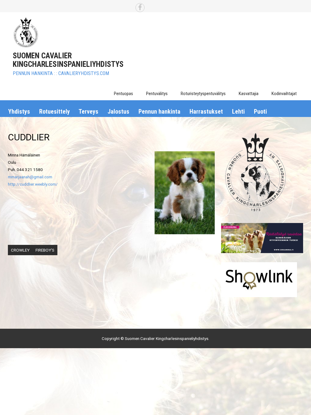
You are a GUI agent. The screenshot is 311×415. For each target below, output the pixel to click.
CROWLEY (20, 250)
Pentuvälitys (157, 93)
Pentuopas (123, 93)
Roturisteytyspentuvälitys (203, 93)
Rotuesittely (54, 111)
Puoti (260, 111)
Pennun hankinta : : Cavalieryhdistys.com (61, 73)
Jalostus (118, 111)
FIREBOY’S (45, 250)
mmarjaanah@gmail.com (30, 176)
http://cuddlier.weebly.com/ (33, 184)
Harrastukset (206, 111)
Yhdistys (19, 111)
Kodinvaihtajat (284, 93)
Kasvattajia (248, 93)
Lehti (238, 111)
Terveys (88, 111)
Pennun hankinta (159, 111)
